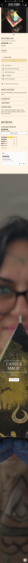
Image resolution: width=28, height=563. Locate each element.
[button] (4, 43)
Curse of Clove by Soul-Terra (8, 40)
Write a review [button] (14, 133)
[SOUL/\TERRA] (14, 5)
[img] (14, 156)
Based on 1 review (5, 131)
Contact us (12, 78)
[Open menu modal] (2, 4)
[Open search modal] (23, 4)
